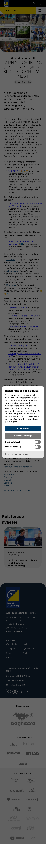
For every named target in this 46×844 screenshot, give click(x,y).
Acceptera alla (23, 428)
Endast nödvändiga (23, 436)
